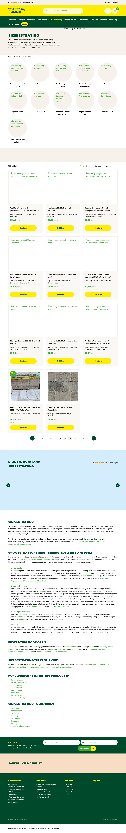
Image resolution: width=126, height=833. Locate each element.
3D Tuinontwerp (15, 792)
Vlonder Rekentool (16, 799)
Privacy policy (41, 828)
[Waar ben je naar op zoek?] (80, 11)
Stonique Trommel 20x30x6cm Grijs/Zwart (23, 275)
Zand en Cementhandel (46, 784)
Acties (24, 24)
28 (42, 438)
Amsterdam (95, 664)
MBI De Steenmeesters (90, 541)
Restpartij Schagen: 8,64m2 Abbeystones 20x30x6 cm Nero (97, 209)
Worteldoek (15, 718)
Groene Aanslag (43, 789)
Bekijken (23, 228)
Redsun (11, 544)
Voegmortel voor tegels (20, 726)
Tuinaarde (15, 713)
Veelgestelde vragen (17, 789)
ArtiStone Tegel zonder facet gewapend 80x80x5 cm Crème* (98, 275)
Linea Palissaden (17, 680)
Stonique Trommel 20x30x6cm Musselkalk (60, 408)
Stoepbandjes (16, 711)
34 (70, 438)
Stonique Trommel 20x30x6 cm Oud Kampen (25, 342)
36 (80, 438)
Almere (103, 664)
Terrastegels (107, 112)
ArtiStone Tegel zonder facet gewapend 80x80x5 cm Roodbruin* (24, 209)
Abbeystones (16, 688)
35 (75, 438)
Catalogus (13, 784)
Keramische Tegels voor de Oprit (21, 652)
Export (40, 787)
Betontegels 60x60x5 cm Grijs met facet (61, 275)
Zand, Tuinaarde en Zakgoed (17, 140)
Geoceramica (36, 606)
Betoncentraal (43, 797)
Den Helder (21, 667)
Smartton (15, 693)
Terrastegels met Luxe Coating (36, 581)
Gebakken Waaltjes (18, 698)
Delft (58, 667)
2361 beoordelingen (26, 3)
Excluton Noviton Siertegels (21, 682)
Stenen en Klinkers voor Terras (62, 113)
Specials (107, 84)
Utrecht (44, 667)
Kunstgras (15, 721)
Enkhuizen (12, 667)
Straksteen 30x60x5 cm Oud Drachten (59, 209)
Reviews (68, 787)
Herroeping (13, 802)
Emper (115, 819)
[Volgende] (94, 438)
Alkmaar (110, 664)
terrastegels (25, 559)
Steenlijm (14, 723)
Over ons (107, 3)
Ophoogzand (16, 716)
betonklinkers (69, 646)
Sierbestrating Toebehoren (85, 85)
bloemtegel (19, 619)
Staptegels (40, 112)
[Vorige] (32, 438)
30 (51, 438)
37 (84, 438)
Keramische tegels (19, 586)
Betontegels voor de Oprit (98, 649)
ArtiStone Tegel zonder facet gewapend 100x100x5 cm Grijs (97, 342)
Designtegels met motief (21, 612)
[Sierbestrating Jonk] (16, 11)
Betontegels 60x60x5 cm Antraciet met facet (62, 342)
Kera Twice (66, 606)
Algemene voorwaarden (27, 828)
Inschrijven (84, 748)
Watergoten (16, 708)
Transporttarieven (16, 797)
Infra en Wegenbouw (45, 792)
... (37, 438)
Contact (115, 3)
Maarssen (30, 667)
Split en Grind (17, 112)
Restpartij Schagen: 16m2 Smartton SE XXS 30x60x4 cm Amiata (25, 408)
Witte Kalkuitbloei (44, 794)
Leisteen (100, 632)
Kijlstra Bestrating (23, 544)
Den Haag (51, 667)
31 (56, 438)
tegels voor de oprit (88, 576)
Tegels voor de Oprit (85, 113)
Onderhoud (13, 794)
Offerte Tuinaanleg (16, 787)
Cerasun (56, 606)
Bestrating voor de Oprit (18, 85)
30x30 (55, 576)
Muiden (37, 667)
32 (61, 438)
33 (65, 438)
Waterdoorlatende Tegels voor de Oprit (52, 652)
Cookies (50, 828)
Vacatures (69, 789)
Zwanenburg (67, 667)
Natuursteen (40, 84)
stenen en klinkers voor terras (42, 559)
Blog (67, 794)
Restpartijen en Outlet (62, 85)
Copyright (57, 828)
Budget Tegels (16, 695)
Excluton (103, 541)
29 (46, 438)
